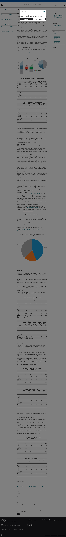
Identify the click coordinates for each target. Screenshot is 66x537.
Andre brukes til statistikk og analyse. (37, 15)
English (44, 11)
